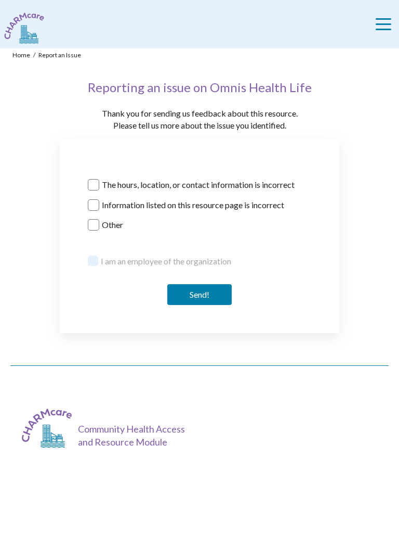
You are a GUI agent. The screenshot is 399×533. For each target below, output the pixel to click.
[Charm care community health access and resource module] (22, 28)
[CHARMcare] (49, 428)
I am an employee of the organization (166, 261)
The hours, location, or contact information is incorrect (198, 184)
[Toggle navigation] (386, 24)
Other (112, 225)
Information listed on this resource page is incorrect (193, 205)
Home (21, 55)
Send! (199, 294)
